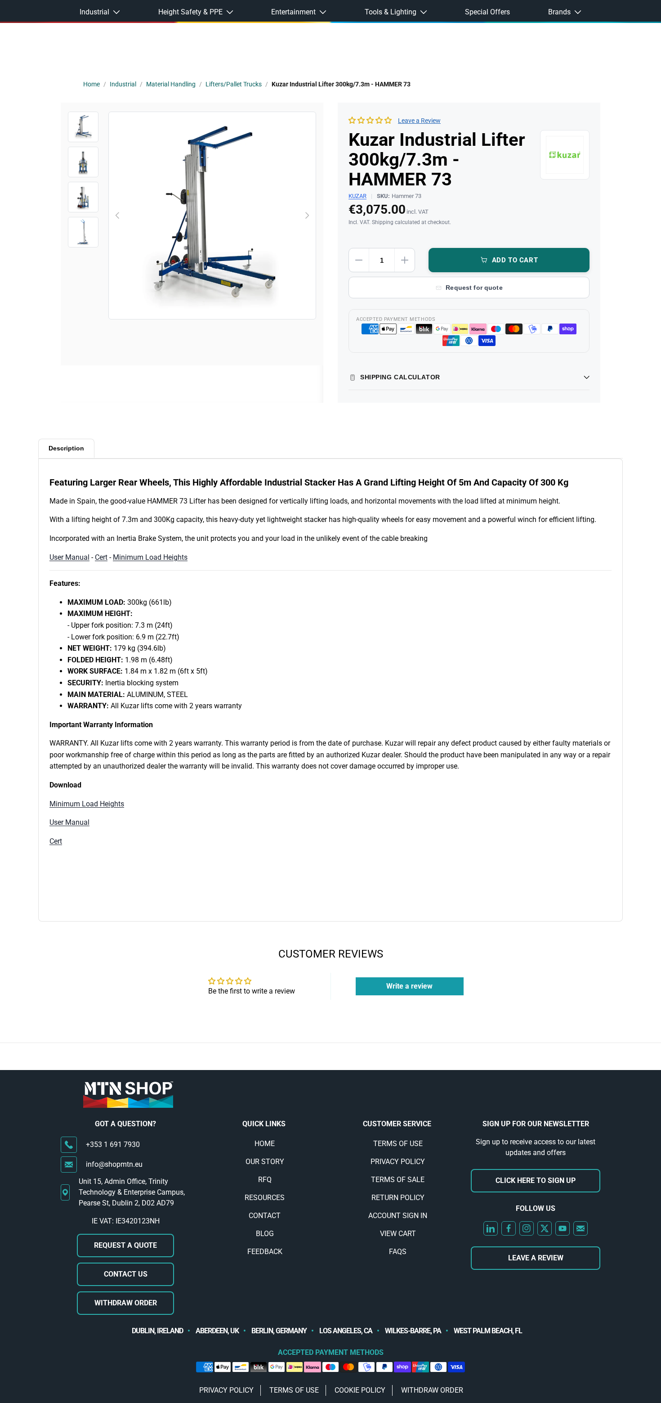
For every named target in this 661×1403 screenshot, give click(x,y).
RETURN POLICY (397, 1197)
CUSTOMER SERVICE (397, 1124)
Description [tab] (66, 448)
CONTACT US (125, 1274)
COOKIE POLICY (360, 1390)
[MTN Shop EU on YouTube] (562, 1228)
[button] (370, 120)
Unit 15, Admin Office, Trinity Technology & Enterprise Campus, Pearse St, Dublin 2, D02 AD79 (132, 1192)
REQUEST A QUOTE (125, 1245)
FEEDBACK (264, 1251)
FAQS (397, 1251)
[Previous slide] (118, 216)
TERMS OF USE (398, 1143)
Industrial (123, 84)
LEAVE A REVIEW (535, 1258)
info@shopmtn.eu (114, 1164)
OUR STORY (265, 1161)
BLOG (265, 1233)
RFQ (265, 1179)
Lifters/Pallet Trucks (233, 84)
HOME (265, 1143)
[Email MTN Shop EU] (580, 1228)
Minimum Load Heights (150, 557)
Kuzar (357, 196)
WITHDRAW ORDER (125, 1303)
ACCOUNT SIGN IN (397, 1215)
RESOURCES (265, 1197)
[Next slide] (307, 216)
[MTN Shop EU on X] (544, 1228)
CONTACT (265, 1215)
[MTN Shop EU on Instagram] (526, 1228)
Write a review (409, 986)
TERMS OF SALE (397, 1179)
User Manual (69, 557)
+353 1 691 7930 (113, 1144)
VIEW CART (398, 1233)
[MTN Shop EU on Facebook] (508, 1228)
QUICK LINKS (264, 1124)
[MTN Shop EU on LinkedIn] (490, 1228)
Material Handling (171, 84)
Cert (101, 557)
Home (91, 84)
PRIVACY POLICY (398, 1161)
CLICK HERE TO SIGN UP (536, 1180)
